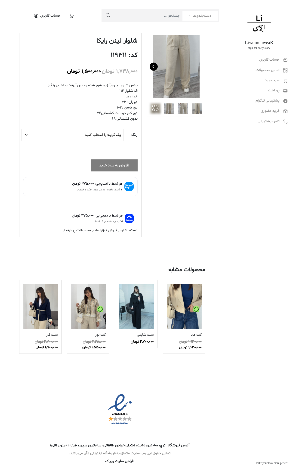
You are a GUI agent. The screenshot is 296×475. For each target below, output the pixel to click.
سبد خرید (272, 80)
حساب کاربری (269, 59)
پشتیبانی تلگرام (268, 100)
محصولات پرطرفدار (77, 230)
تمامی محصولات (268, 70)
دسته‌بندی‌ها (201, 15)
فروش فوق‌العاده (105, 230)
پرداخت (274, 90)
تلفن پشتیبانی (269, 121)
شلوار (123, 230)
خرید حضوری (270, 110)
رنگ (134, 134)
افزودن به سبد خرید (114, 165)
